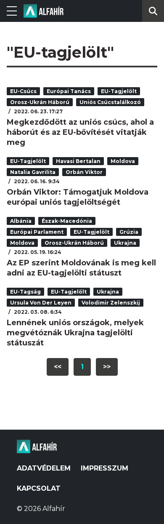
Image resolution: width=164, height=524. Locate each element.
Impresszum (104, 468)
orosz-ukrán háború (39, 102)
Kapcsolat (39, 488)
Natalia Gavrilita (33, 172)
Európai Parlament (36, 232)
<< (57, 367)
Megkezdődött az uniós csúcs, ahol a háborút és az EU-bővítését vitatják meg (80, 132)
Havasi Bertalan (78, 161)
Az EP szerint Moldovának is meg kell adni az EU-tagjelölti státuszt (81, 268)
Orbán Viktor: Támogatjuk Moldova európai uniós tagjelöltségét (77, 197)
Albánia (21, 221)
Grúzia (128, 232)
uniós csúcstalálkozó (110, 102)
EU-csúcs (23, 91)
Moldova (123, 161)
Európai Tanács (69, 91)
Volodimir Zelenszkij (111, 302)
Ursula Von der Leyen (40, 302)
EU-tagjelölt (119, 91)
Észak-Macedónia (67, 221)
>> (107, 367)
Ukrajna (125, 243)
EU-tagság (25, 292)
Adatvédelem (44, 468)
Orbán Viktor (84, 172)
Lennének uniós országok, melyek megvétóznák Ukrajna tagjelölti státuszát (75, 333)
